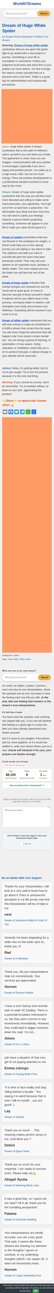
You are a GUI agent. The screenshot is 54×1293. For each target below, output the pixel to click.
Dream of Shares (14, 1117)
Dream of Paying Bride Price (20, 1074)
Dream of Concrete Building (20, 1219)
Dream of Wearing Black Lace (21, 1185)
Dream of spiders (12, 237)
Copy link (27, 843)
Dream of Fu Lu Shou (16, 1044)
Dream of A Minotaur (16, 958)
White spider (25, 659)
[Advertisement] (27, 116)
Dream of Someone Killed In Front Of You (25, 922)
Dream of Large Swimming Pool (22, 1275)
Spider (16, 655)
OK (35, 1291)
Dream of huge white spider (31, 45)
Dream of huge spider (15, 282)
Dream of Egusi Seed (16, 1151)
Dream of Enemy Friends (18, 992)
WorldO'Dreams (27, 3)
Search (43, 13)
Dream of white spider (15, 320)
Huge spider (13, 659)
